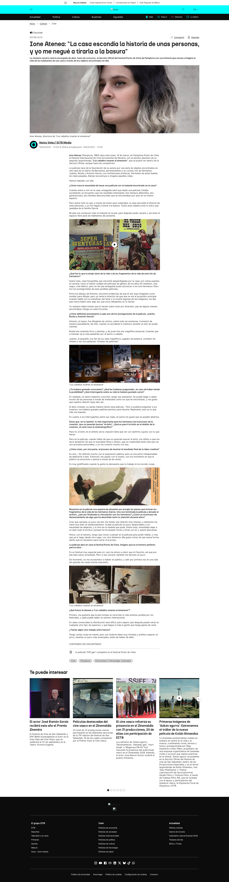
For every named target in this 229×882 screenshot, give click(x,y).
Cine (73, 660)
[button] (198, 699)
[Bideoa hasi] (114, 244)
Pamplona (85, 660)
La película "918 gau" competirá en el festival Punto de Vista (105, 652)
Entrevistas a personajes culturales (113, 660)
